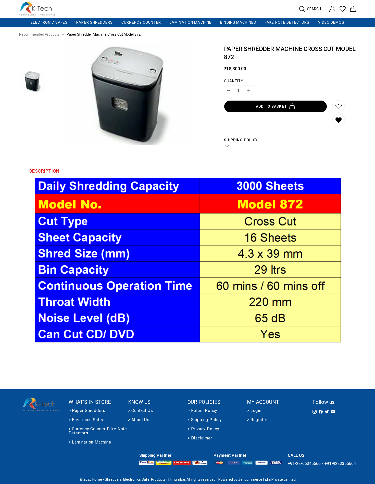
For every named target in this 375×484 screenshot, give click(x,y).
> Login (254, 411)
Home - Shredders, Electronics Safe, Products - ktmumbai (138, 479)
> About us (138, 420)
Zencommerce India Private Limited (267, 479)
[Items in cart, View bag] (353, 9)
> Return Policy (202, 411)
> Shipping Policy (205, 420)
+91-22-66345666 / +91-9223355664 (322, 463)
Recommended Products (39, 34)
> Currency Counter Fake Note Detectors (98, 431)
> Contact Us (140, 411)
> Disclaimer (200, 438)
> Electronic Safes (87, 420)
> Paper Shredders (87, 411)
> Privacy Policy (203, 429)
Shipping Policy (241, 140)
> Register (257, 420)
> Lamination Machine (90, 442)
